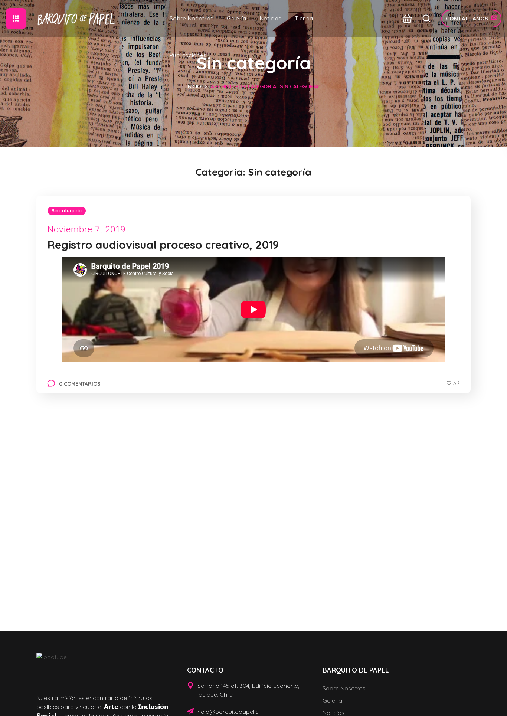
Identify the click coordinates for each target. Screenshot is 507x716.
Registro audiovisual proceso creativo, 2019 (163, 245)
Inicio (194, 86)
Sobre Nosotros (344, 688)
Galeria (332, 700)
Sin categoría (67, 210)
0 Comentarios (80, 383)
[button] (405, 18)
